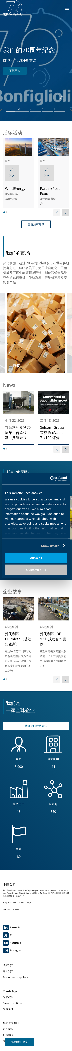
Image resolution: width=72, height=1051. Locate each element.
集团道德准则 (11, 1023)
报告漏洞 (8, 1035)
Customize (33, 569)
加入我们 (8, 971)
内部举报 (8, 1029)
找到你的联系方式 (36, 726)
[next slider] (65, 212)
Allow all (36, 558)
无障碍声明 (9, 1041)
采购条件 (8, 1009)
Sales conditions (12, 1003)
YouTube (15, 942)
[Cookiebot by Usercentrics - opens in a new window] (50, 478)
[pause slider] (62, 98)
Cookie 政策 (10, 991)
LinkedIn (15, 927)
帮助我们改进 (19, 1042)
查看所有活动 (36, 224)
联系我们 (8, 965)
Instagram (16, 950)
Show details (50, 545)
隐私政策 (8, 997)
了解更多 (14, 70)
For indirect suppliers (15, 977)
